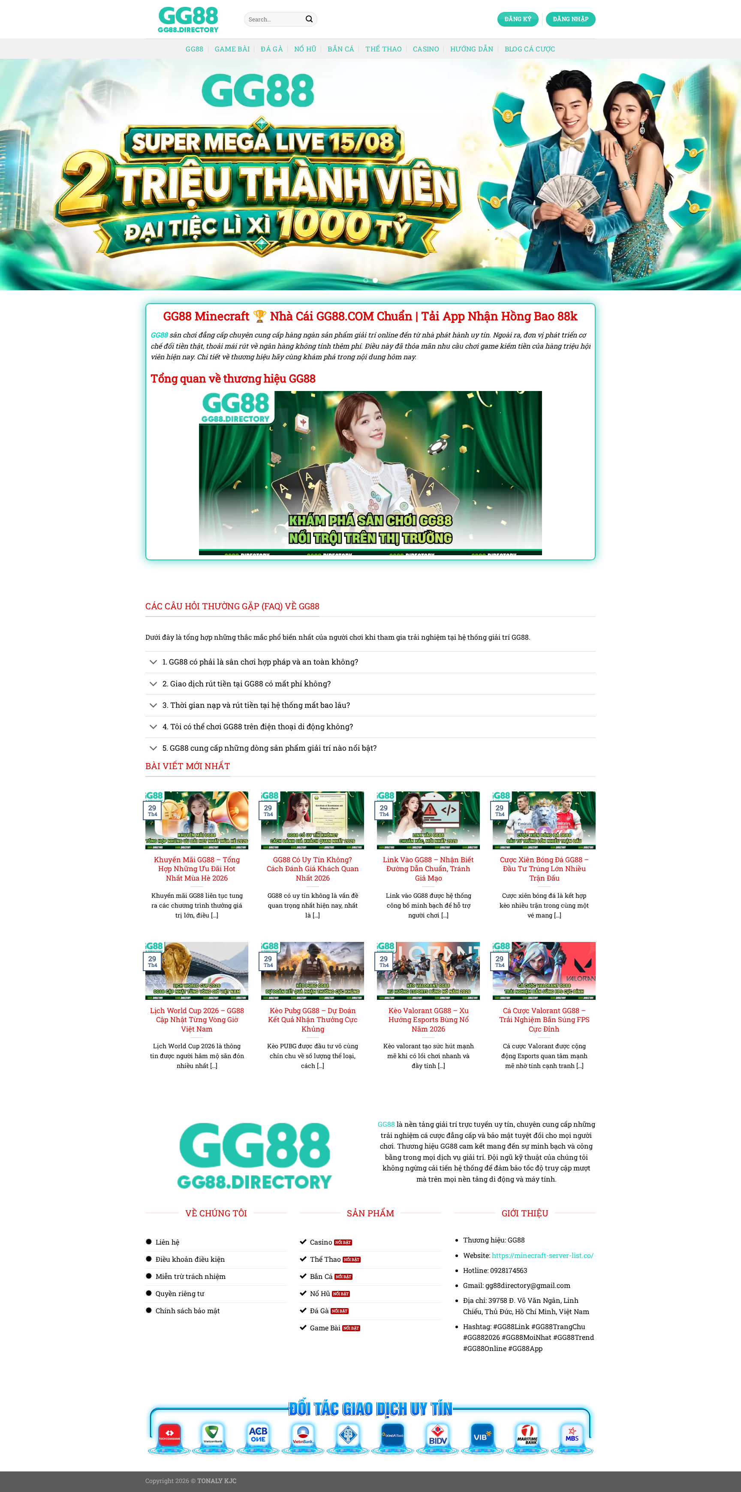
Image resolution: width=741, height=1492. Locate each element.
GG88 (194, 48)
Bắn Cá (341, 48)
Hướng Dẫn (472, 48)
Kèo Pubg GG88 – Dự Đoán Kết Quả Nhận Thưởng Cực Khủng (313, 1019)
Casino (426, 48)
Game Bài (232, 48)
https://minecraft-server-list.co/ (542, 1255)
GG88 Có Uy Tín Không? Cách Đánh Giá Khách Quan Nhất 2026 (313, 868)
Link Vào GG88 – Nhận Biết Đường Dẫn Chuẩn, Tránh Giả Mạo (428, 868)
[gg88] (188, 19)
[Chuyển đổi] (153, 663)
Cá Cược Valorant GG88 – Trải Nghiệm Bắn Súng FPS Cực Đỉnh (544, 1019)
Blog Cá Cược (530, 48)
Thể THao (383, 48)
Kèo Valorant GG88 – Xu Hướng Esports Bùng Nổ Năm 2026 (429, 1019)
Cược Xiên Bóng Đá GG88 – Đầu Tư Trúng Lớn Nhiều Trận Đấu (544, 868)
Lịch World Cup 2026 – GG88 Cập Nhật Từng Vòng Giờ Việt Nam (197, 1019)
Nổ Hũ (305, 48)
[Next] (715, 174)
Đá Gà (272, 48)
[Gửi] (309, 19)
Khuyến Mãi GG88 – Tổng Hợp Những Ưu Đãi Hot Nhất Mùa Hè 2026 (197, 868)
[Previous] (25, 174)
